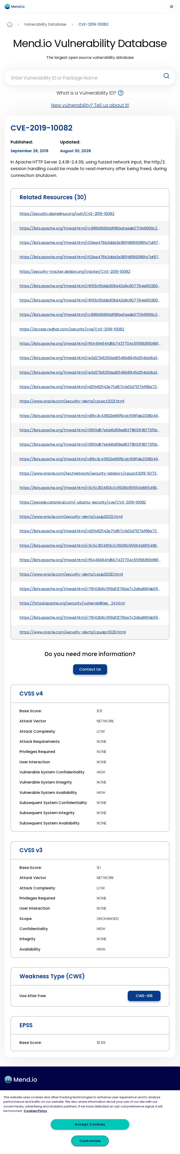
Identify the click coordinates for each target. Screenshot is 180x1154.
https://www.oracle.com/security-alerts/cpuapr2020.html (72, 632)
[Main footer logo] (21, 1079)
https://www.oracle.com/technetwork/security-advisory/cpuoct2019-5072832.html (90, 473)
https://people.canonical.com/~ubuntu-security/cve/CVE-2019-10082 (82, 502)
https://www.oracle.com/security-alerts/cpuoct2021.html (71, 401)
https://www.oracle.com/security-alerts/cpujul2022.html (71, 516)
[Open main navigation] (171, 6)
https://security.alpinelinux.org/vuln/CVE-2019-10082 (66, 213)
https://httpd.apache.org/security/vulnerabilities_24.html (72, 603)
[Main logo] (17, 6)
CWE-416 (144, 996)
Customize (90, 1140)
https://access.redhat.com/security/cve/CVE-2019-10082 (71, 329)
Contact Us (90, 669)
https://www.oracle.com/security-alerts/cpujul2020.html (71, 574)
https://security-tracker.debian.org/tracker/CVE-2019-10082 (74, 271)
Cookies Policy (35, 1111)
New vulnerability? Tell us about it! (90, 105)
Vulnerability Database (45, 24)
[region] (90, 1122)
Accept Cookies (90, 1124)
